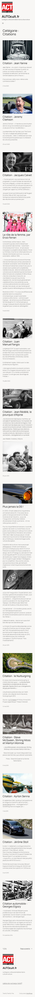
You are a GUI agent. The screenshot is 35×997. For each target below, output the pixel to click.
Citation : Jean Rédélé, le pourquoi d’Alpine (17, 413)
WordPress (29, 993)
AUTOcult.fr (10, 16)
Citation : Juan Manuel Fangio (11, 343)
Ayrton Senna (7, 804)
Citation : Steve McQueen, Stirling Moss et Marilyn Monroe (17, 740)
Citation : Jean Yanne (15, 63)
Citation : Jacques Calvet (17, 175)
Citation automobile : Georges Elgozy (15, 905)
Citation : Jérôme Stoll (15, 842)
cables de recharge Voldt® (12, 983)
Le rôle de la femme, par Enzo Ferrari (16, 236)
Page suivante (26, 949)
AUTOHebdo (12, 700)
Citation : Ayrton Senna (16, 796)
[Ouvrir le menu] (3, 23)
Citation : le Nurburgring (17, 676)
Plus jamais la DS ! (13, 506)
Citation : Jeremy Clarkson (12, 118)
